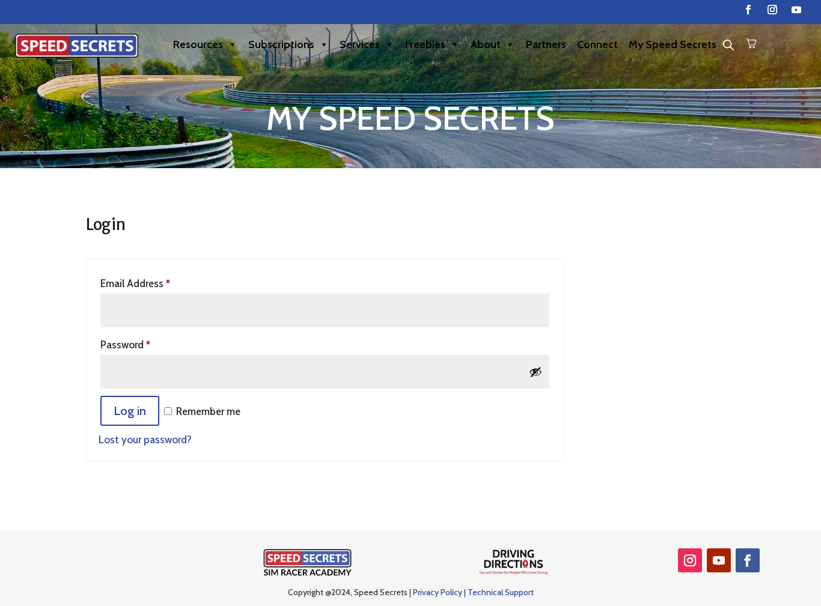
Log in (130, 411)
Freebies (425, 44)
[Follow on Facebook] (748, 9)
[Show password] (535, 371)
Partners (546, 44)
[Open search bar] (728, 45)
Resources (198, 44)
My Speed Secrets (672, 44)
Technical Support (501, 592)
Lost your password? (145, 440)
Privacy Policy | (440, 592)
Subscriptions (281, 44)
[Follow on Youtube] (796, 9)
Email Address (135, 283)
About (486, 44)
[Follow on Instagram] (772, 9)
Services (360, 44)
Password (125, 345)
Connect (597, 44)
